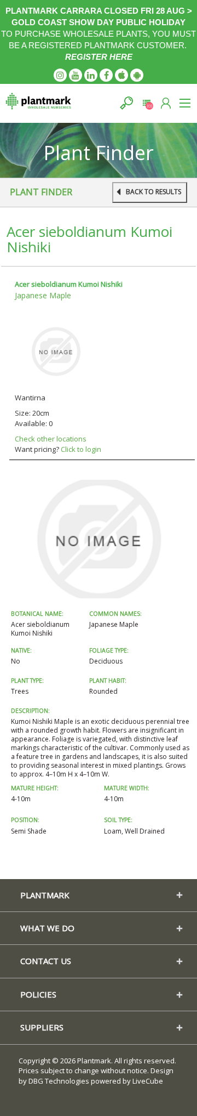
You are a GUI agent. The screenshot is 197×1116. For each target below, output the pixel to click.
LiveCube (147, 1081)
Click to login (81, 449)
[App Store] (121, 75)
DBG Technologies (58, 1081)
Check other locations (50, 439)
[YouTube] (75, 75)
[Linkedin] (90, 75)
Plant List (146, 102)
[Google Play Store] (136, 75)
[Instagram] (60, 75)
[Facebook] (106, 75)
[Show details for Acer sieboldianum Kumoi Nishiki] (56, 350)
